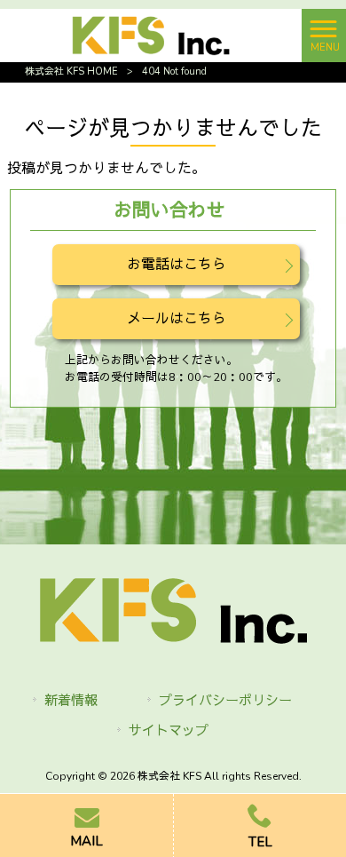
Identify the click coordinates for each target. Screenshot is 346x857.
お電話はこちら (176, 264)
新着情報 (71, 701)
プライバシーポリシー (225, 701)
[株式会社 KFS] (150, 34)
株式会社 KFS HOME (71, 71)
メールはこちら (176, 319)
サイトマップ (168, 731)
